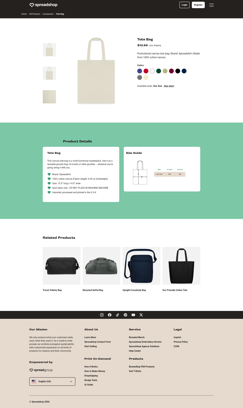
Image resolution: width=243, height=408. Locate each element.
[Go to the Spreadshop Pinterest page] (125, 315)
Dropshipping (91, 375)
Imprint (177, 337)
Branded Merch (137, 337)
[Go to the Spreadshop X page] (141, 315)
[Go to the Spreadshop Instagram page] (102, 315)
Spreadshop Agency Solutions (144, 346)
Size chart (169, 86)
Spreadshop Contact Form (97, 342)
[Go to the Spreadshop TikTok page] (118, 315)
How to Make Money (94, 371)
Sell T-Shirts (135, 371)
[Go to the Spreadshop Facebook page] (110, 315)
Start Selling (90, 346)
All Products (34, 14)
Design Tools (90, 380)
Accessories (48, 14)
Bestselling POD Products (142, 366)
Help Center (135, 351)
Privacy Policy (181, 342)
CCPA (176, 346)
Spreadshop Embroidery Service (145, 342)
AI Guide (88, 384)
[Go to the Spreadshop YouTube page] (133, 315)
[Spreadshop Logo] (43, 5)
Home (24, 14)
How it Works (91, 366)
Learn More (90, 337)
